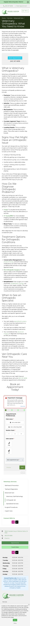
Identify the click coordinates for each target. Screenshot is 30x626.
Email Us (7, 538)
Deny (15, 623)
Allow (15, 620)
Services (9, 18)
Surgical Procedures (11, 507)
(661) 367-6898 (15, 61)
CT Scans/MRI (8, 216)
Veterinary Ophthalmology (14, 496)
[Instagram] (13, 522)
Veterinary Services (10, 481)
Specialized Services (12, 503)
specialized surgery (20, 321)
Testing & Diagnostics (11, 489)
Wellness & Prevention (12, 485)
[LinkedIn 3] (16, 522)
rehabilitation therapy (17, 283)
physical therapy (9, 262)
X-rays (6, 209)
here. (12, 617)
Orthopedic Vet (11, 500)
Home (4, 18)
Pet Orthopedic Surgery (12, 270)
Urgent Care (8, 511)
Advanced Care (18, 18)
